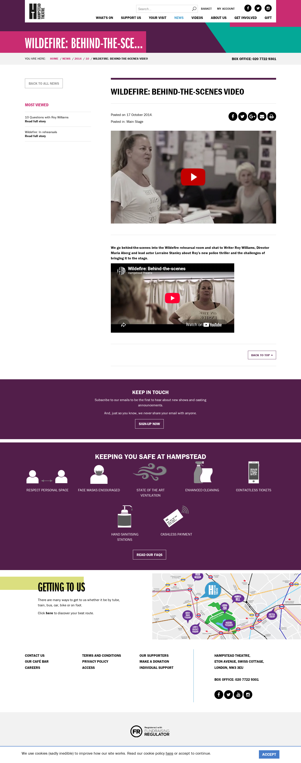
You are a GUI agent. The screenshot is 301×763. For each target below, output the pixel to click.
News (179, 17)
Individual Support (156, 667)
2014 (78, 59)
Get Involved (245, 17)
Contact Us (35, 655)
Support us (131, 17)
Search (194, 9)
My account (226, 9)
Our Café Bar (37, 661)
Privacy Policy (95, 661)
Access (88, 667)
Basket (206, 9)
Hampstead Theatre (37, 11)
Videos (197, 17)
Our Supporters (154, 655)
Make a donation (154, 661)
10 (87, 59)
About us (219, 17)
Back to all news (44, 83)
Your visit (157, 17)
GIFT (268, 17)
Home (54, 59)
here (169, 753)
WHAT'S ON (104, 17)
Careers (32, 667)
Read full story (35, 121)
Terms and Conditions (101, 655)
